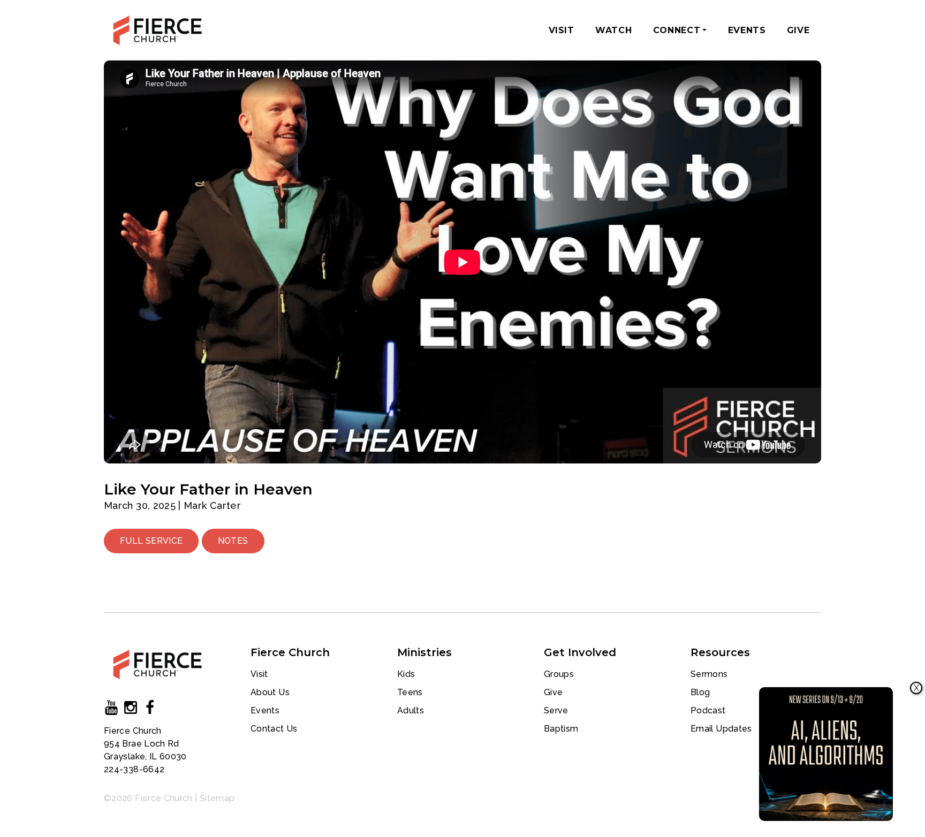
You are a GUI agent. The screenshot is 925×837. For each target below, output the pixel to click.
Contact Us (274, 729)
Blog (700, 692)
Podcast (708, 710)
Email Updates (721, 729)
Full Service (151, 541)
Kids (406, 674)
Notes (233, 541)
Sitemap (217, 798)
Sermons (709, 674)
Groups (559, 674)
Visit (561, 30)
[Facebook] (149, 710)
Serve (556, 710)
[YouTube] (111, 710)
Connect (681, 33)
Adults (410, 710)
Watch (613, 30)
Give (798, 30)
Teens (410, 692)
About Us (270, 692)
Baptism (561, 729)
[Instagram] (130, 710)
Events (747, 30)
